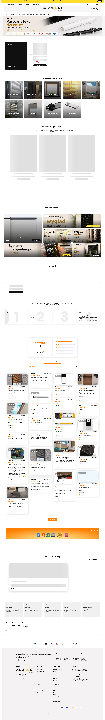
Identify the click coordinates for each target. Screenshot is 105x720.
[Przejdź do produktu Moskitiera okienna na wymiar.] (40, 49)
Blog (37, 692)
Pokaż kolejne (52, 519)
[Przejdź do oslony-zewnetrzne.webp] (33, 90)
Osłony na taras (56, 698)
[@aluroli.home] (8, 626)
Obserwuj (25, 626)
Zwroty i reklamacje (57, 675)
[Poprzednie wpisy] (7, 577)
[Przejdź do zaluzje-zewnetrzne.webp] (14, 109)
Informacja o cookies (57, 669)
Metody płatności (56, 673)
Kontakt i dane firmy (41, 689)
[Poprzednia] (2, 1)
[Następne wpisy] (98, 577)
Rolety (99, 1)
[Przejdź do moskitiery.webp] (52, 90)
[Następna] (103, 1)
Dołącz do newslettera (77, 676)
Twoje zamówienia (40, 669)
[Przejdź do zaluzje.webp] (72, 90)
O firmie (38, 694)
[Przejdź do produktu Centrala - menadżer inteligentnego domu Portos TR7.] (23, 229)
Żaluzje (54, 689)
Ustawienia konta (40, 671)
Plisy (54, 692)
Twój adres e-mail (76, 674)
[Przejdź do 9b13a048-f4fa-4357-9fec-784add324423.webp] (33, 109)
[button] (47, 361)
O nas (38, 687)
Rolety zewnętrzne (57, 696)
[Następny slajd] (99, 633)
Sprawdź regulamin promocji (93, 226)
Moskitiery (55, 694)
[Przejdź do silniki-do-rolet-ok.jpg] (52, 109)
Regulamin (55, 671)
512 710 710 (88, 4)
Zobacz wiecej (67, 240)
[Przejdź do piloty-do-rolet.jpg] (72, 109)
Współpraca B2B (40, 690)
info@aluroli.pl (96, 4)
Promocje (55, 678)
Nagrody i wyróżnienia (41, 696)
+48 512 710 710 (22, 674)
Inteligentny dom (56, 701)
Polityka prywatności (57, 676)
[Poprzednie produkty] (30, 55)
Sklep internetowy (52, 713)
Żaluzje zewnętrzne (57, 690)
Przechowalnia (40, 673)
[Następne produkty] (99, 55)
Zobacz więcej (14, 98)
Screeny (55, 699)
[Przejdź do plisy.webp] (91, 90)
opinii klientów (39, 348)
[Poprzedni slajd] (6, 633)
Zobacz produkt (40, 65)
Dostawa (55, 680)
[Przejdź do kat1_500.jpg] (14, 90)
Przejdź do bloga (92, 559)
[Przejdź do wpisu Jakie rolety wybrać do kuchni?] (38, 570)
